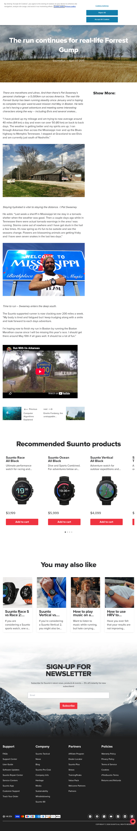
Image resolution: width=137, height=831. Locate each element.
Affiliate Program (76, 754)
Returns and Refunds (111, 780)
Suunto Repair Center (13, 775)
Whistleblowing (43, 796)
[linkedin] (125, 816)
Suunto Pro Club (43, 770)
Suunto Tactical (43, 754)
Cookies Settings (102, 6)
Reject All (102, 13)
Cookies (105, 770)
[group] (17, 605)
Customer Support (11, 791)
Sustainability (42, 791)
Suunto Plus (74, 764)
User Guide (8, 764)
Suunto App (8, 786)
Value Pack (73, 780)
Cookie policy (59, 6)
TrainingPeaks (74, 775)
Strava (71, 770)
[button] (65, 532)
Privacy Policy (107, 759)
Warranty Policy (108, 754)
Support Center (10, 759)
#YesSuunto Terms (110, 775)
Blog (38, 764)
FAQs (5, 754)
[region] (68, 12)
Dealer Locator (75, 759)
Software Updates (11, 770)
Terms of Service (109, 764)
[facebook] (97, 816)
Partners (72, 791)
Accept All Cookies (102, 19)
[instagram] (90, 816)
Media (38, 786)
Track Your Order (10, 796)
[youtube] (111, 816)
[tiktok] (118, 816)
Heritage (40, 780)
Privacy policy (70, 6)
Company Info (42, 775)
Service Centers (10, 780)
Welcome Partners (76, 786)
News (38, 759)
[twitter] (104, 816)
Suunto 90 (40, 802)
